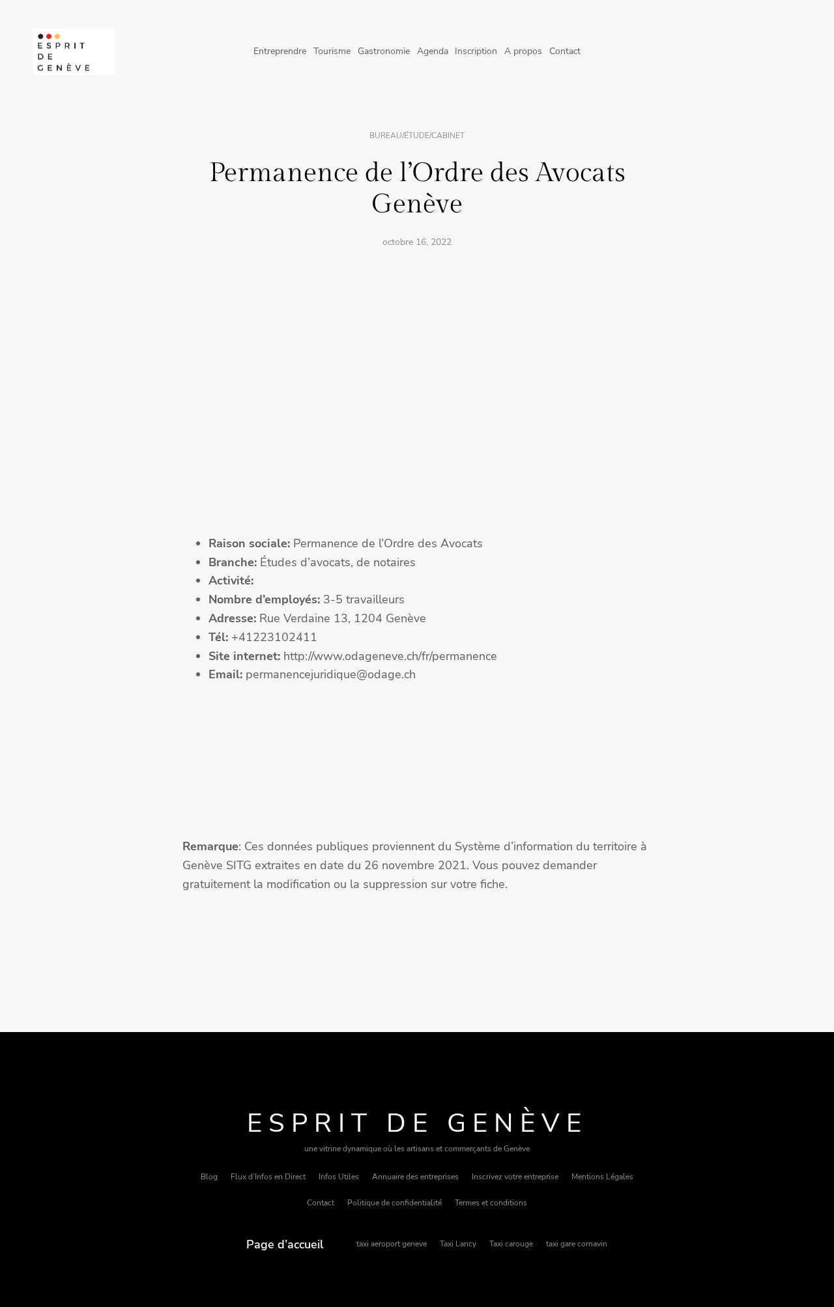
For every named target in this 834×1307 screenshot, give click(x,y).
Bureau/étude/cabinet (417, 135)
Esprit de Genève (417, 1123)
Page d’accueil (285, 1244)
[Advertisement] (417, 357)
